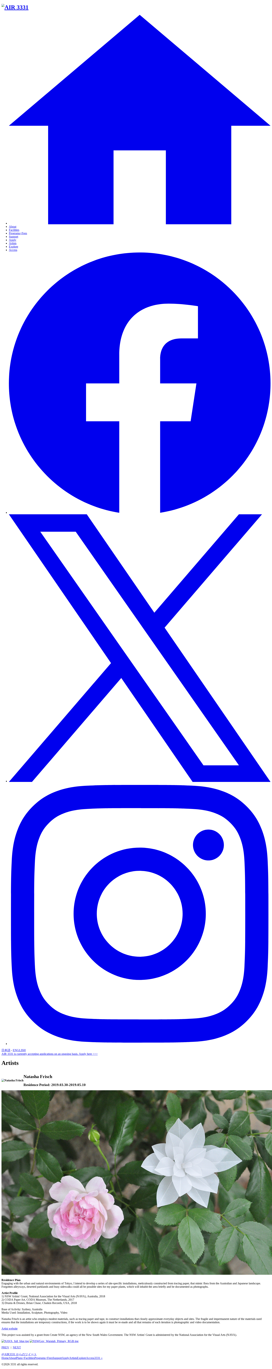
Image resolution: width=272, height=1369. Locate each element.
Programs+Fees (18, 233)
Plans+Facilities (25, 1358)
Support (13, 236)
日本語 (5, 1050)
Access (13, 250)
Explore (13, 246)
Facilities (14, 230)
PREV (5, 1347)
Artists (12, 243)
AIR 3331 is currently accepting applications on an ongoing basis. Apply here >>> (49, 1053)
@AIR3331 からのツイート (19, 1354)
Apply (12, 240)
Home (5, 1358)
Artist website (9, 1328)
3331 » (98, 1358)
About (12, 226)
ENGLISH (19, 1050)
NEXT (17, 1347)
